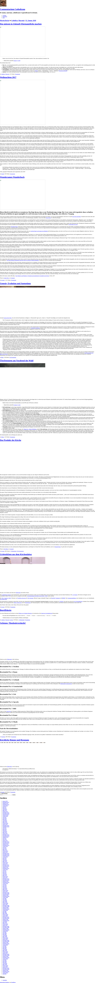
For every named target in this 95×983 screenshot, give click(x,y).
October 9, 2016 (17, 404)
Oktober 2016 (5, 815)
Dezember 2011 (6, 864)
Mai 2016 (5, 819)
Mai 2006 (5, 934)
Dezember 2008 (6, 905)
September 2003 (6, 971)
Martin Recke (4, 20)
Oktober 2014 (5, 837)
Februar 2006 (5, 938)
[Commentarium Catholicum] (3, 6)
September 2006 (6, 929)
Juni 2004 (5, 961)
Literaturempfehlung (72, 598)
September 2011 (6, 868)
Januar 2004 (5, 966)
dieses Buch (48, 217)
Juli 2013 (4, 847)
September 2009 (6, 896)
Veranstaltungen (79, 601)
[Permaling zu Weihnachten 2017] (22, 124)
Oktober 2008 (5, 907)
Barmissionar (28, 602)
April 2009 (5, 900)
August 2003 (5, 972)
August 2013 (5, 846)
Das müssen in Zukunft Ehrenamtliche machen (21, 24)
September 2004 (6, 957)
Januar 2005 (5, 953)
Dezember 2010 (6, 878)
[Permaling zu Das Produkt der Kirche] (22, 472)
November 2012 (6, 854)
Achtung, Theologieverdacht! (13, 623)
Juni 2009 (5, 899)
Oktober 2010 (5, 881)
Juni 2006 (5, 933)
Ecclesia (2, 280)
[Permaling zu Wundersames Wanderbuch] (22, 209)
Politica (2, 437)
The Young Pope (3, 599)
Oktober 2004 (5, 956)
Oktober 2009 (5, 895)
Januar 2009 (5, 904)
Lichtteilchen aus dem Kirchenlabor (16, 554)
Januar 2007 (5, 925)
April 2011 (5, 874)
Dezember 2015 (6, 825)
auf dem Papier (34, 231)
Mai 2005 (5, 948)
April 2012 (5, 860)
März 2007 (5, 922)
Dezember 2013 (6, 841)
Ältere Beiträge (4, 793)
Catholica (14, 20)
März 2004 (5, 964)
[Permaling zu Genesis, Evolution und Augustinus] (22, 315)
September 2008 (6, 909)
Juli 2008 (4, 911)
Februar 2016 (5, 823)
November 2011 (6, 866)
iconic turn (8, 711)
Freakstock (58, 598)
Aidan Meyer (6, 278)
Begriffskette (5, 610)
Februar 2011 (5, 876)
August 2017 (5, 805)
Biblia (2, 357)
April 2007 (5, 921)
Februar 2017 (5, 811)
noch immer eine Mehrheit (42, 231)
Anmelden (5, 980)
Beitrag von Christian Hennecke (25, 613)
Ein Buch (61, 601)
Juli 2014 (4, 838)
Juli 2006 (4, 932)
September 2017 (6, 804)
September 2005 (6, 943)
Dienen (36, 70)
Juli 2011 (4, 870)
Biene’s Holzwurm (18, 602)
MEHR (63, 598)
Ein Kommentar (13, 357)
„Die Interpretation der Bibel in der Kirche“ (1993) (37, 595)
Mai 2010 (5, 887)
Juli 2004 (4, 960)
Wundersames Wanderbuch (12, 177)
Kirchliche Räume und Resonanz (14, 740)
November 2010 (6, 880)
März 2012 (5, 861)
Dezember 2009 (6, 892)
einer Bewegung (14, 226)
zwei (75, 601)
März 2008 (5, 913)
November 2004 (6, 955)
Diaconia (21, 20)
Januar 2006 (5, 939)
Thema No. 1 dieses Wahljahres (30, 429)
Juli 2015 (4, 827)
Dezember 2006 (6, 926)
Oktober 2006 (5, 928)
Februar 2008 (5, 914)
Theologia (3, 736)
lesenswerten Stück (8, 317)
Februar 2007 (5, 924)
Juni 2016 (5, 818)
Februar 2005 (5, 951)
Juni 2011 (5, 871)
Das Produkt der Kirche (10, 440)
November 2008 (6, 906)
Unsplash (13, 278)
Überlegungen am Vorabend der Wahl (16, 360)
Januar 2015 (5, 833)
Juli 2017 (4, 807)
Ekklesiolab (18, 592)
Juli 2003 (4, 973)
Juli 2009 (4, 898)
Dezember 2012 (6, 853)
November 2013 (6, 842)
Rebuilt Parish (58, 546)
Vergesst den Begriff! (63, 70)
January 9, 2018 (17, 60)
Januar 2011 (5, 877)
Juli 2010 (4, 884)
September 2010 (6, 882)
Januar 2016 (5, 824)
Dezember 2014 (6, 834)
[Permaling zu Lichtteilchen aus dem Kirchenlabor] (22, 590)
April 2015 (5, 831)
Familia (2, 173)
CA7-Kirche (74, 594)
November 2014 (6, 835)
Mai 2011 (4, 873)
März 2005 (5, 950)
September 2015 (6, 826)
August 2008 (5, 910)
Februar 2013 (5, 851)
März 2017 (5, 810)
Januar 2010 (5, 891)
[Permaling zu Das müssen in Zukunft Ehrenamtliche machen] (22, 56)
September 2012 (6, 855)
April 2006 (5, 935)
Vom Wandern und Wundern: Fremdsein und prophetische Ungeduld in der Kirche (32, 275)
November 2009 (6, 893)
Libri (4, 17)
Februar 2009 (5, 903)
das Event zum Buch (76, 216)
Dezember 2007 (6, 917)
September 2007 (6, 920)
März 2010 (5, 889)
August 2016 (5, 816)
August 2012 (5, 856)
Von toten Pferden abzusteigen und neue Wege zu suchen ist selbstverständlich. (23, 260)
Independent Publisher (4, 982)
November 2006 (6, 927)
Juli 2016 (4, 817)
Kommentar (17, 74)
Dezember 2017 (6, 802)
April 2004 (5, 963)
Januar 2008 (5, 915)
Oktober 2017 (5, 803)
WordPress (13, 982)
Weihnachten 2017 (8, 77)
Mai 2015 (5, 830)
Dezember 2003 (6, 968)
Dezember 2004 (6, 954)
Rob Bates (6, 549)
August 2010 (5, 883)
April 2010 (5, 888)
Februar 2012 (5, 862)
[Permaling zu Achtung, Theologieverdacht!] (22, 657)
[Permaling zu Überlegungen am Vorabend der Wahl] (22, 397)
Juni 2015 (5, 829)
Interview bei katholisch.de (46, 613)
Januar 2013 (5, 852)
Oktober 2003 (5, 970)
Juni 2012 (5, 858)
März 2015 (5, 832)
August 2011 (5, 869)
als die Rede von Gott (73, 224)
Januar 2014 (5, 840)
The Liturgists (30, 598)
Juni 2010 (5, 885)
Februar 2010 (5, 890)
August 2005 (5, 944)
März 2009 (5, 902)
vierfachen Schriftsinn (35, 327)
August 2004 (5, 958)
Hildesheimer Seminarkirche (66, 683)
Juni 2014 (5, 839)
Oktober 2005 (5, 942)
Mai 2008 (5, 912)
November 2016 (6, 813)
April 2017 (5, 809)
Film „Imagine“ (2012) (6, 598)
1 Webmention (13, 551)
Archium (4, 15)
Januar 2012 (5, 863)
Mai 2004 (5, 962)
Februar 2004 (5, 965)
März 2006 (5, 936)
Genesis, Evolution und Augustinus (15, 283)
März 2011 (5, 875)
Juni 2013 (5, 848)
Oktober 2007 (5, 919)
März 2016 (5, 822)
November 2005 (6, 941)
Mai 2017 (5, 808)
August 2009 (5, 897)
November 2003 (6, 969)
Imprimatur (5, 16)
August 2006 (5, 931)
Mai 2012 (5, 859)
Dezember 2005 (6, 940)
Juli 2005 (4, 946)
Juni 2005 (5, 947)
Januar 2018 (5, 801)
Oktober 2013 (5, 844)
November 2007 (6, 918)
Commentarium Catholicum (12, 9)
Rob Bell (53, 598)
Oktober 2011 (5, 867)
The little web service (21, 598)
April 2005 (5, 949)
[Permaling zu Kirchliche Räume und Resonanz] (22, 764)
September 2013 (6, 845)
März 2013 (5, 849)
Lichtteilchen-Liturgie (6, 594)
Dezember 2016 (6, 812)
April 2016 (5, 820)
